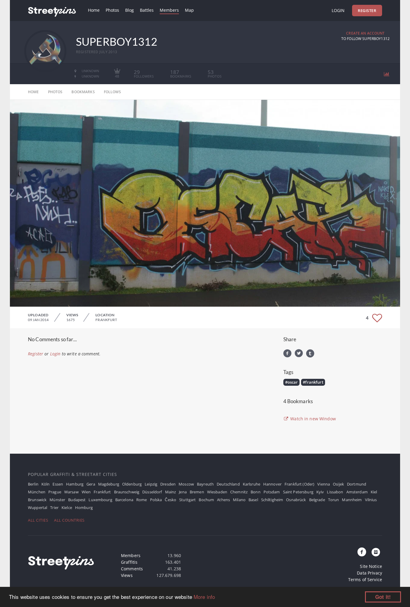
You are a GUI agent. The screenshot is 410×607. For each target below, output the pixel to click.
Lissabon (335, 492)
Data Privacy (369, 573)
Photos (112, 10)
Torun (333, 499)
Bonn (256, 492)
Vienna (323, 484)
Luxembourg (100, 499)
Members (169, 10)
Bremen (197, 492)
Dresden (168, 484)
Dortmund (356, 484)
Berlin (33, 484)
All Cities (38, 520)
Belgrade (317, 499)
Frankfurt (102, 492)
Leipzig (151, 484)
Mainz (170, 492)
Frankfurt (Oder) (299, 484)
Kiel (374, 492)
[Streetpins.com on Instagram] (375, 552)
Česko (170, 499)
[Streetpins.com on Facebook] (362, 552)
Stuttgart (187, 499)
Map (189, 10)
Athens (223, 499)
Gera (90, 484)
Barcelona (124, 499)
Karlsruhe (251, 484)
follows (112, 91)
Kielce (67, 507)
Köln (45, 484)
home (33, 91)
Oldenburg (132, 484)
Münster (57, 499)
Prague (54, 492)
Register (367, 10)
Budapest (77, 499)
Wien (86, 492)
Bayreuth (205, 484)
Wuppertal (37, 507)
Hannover (272, 484)
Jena (183, 492)
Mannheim (352, 499)
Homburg (84, 507)
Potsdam (272, 492)
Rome (141, 499)
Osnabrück (296, 499)
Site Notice (371, 566)
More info (204, 596)
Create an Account (365, 33)
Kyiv (320, 492)
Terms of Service (365, 579)
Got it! (383, 596)
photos (55, 91)
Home (94, 10)
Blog (129, 10)
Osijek (338, 484)
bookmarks (83, 91)
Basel (253, 499)
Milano (239, 499)
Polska (156, 499)
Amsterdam (357, 492)
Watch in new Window (312, 419)
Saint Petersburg (298, 492)
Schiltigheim (272, 499)
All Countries (69, 520)
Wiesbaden (217, 492)
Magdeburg (108, 484)
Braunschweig (127, 492)
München (36, 492)
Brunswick (37, 499)
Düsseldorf (152, 492)
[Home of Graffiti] (52, 11)
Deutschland (228, 484)
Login (338, 10)
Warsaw (71, 492)
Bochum (206, 499)
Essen (58, 484)
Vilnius (371, 499)
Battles (147, 10)
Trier (54, 507)
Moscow (186, 484)
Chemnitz (239, 492)
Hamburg (74, 484)
